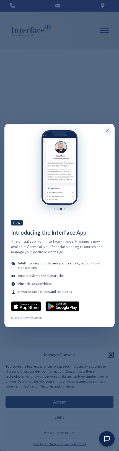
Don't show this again (26, 317)
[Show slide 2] (58, 209)
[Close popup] (107, 131)
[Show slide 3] (61, 209)
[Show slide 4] (64, 209)
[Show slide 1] (54, 209)
